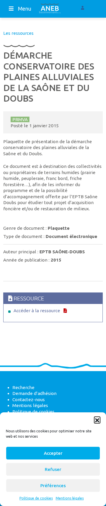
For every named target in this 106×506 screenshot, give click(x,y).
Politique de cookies (36, 498)
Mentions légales (70, 498)
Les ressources (18, 33)
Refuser (53, 469)
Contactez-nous (28, 399)
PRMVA (20, 119)
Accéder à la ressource (37, 310)
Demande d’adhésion (34, 393)
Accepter (53, 453)
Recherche (23, 387)
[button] (97, 420)
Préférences (53, 485)
